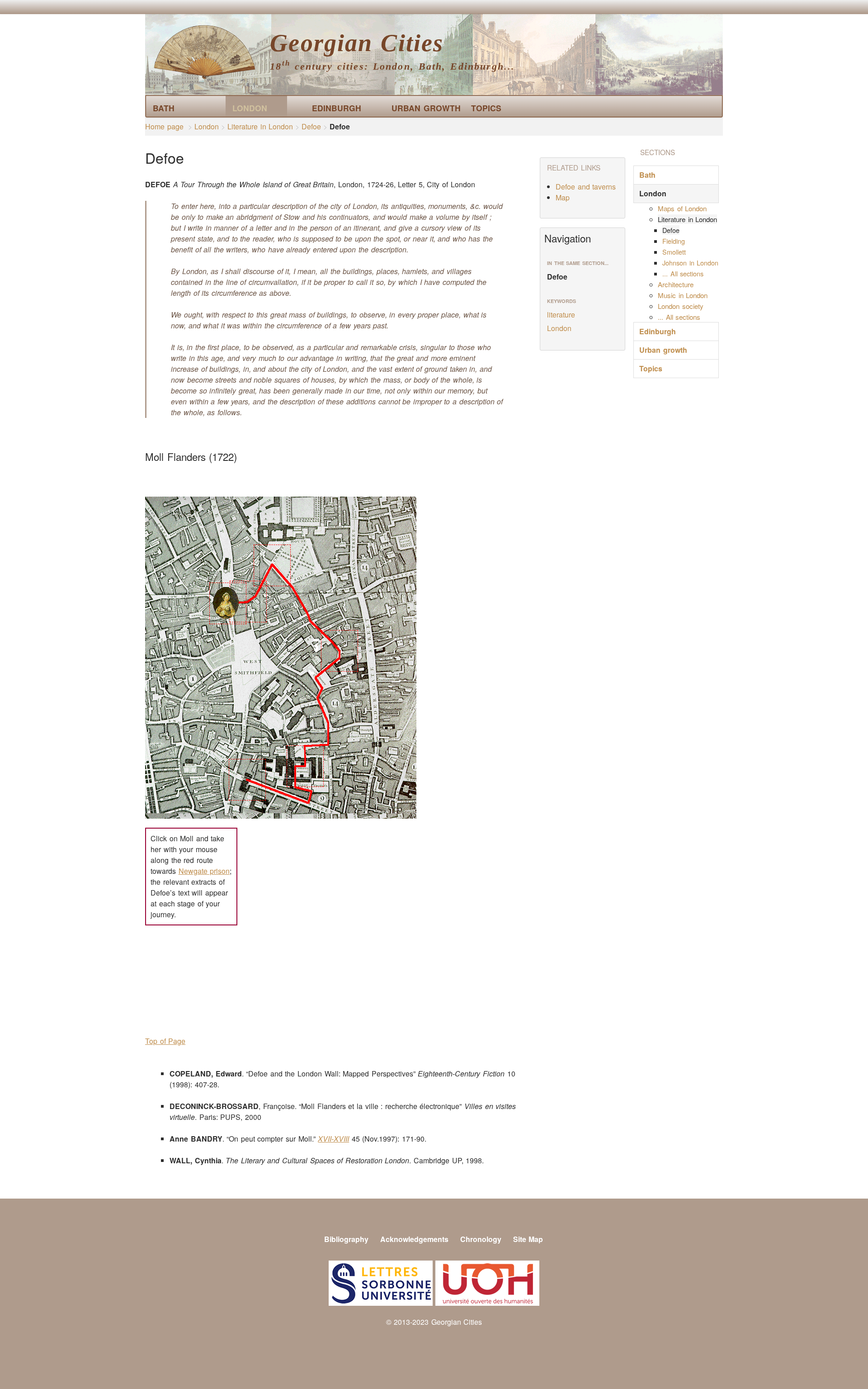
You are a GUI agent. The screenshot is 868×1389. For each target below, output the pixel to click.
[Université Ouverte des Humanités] (487, 1282)
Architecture (675, 284)
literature (561, 314)
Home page (164, 126)
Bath (164, 108)
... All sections (682, 273)
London (249, 108)
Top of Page (165, 1041)
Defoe (311, 126)
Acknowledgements (414, 1239)
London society (680, 306)
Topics (486, 108)
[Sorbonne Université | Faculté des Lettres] (381, 1282)
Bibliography (346, 1239)
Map (563, 197)
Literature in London (260, 126)
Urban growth (419, 108)
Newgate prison (204, 871)
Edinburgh (336, 108)
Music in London (683, 295)
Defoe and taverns (586, 186)
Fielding (673, 241)
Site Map (528, 1239)
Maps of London (682, 208)
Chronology (480, 1239)
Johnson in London (690, 262)
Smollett (674, 251)
